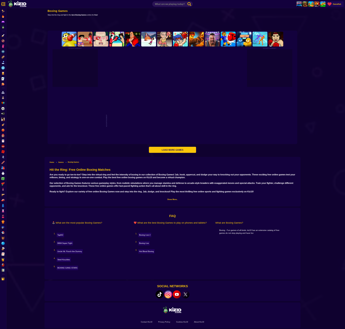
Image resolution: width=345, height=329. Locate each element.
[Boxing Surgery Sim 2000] (101, 39)
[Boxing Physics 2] (116, 39)
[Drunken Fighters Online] (244, 39)
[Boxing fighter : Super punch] (85, 39)
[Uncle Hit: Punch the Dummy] (69, 39)
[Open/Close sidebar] (3, 4)
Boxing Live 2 (145, 235)
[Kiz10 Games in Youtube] (177, 294)
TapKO (60, 235)
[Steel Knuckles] (212, 39)
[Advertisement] (172, 24)
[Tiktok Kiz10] (160, 294)
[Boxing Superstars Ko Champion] (132, 39)
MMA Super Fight (64, 243)
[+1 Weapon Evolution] (323, 4)
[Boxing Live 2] (275, 39)
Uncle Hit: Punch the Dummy (69, 251)
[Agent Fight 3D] (260, 39)
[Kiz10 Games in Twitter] (185, 294)
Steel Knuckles (63, 260)
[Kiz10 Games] (172, 309)
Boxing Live (144, 243)
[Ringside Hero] (164, 39)
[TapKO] (180, 39)
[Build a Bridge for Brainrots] (311, 4)
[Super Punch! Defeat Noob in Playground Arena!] (228, 39)
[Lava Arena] (317, 4)
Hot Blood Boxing (146, 251)
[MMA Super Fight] (196, 39)
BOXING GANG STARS (67, 268)
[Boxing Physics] (148, 39)
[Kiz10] (21, 4)
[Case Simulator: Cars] (299, 4)
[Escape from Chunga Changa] (305, 4)
